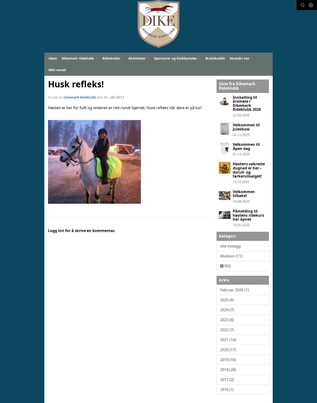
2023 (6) (227, 319)
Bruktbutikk (215, 58)
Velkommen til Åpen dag (246, 146)
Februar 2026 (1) (234, 289)
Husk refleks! (76, 84)
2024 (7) (227, 309)
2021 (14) (228, 339)
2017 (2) (227, 379)
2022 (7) (227, 329)
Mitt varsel (57, 70)
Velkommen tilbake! (244, 193)
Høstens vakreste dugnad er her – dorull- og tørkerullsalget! (249, 170)
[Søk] (302, 5)
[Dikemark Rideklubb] (158, 24)
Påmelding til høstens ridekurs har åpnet (248, 215)
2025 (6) (227, 299)
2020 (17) (228, 349)
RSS (227, 266)
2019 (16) (228, 359)
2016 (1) (227, 389)
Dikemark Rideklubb (80, 97)
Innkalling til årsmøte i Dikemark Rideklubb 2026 (247, 103)
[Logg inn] (311, 5)
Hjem (53, 58)
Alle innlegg (230, 246)
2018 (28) (228, 369)
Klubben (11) (231, 256)
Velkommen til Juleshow (246, 127)
